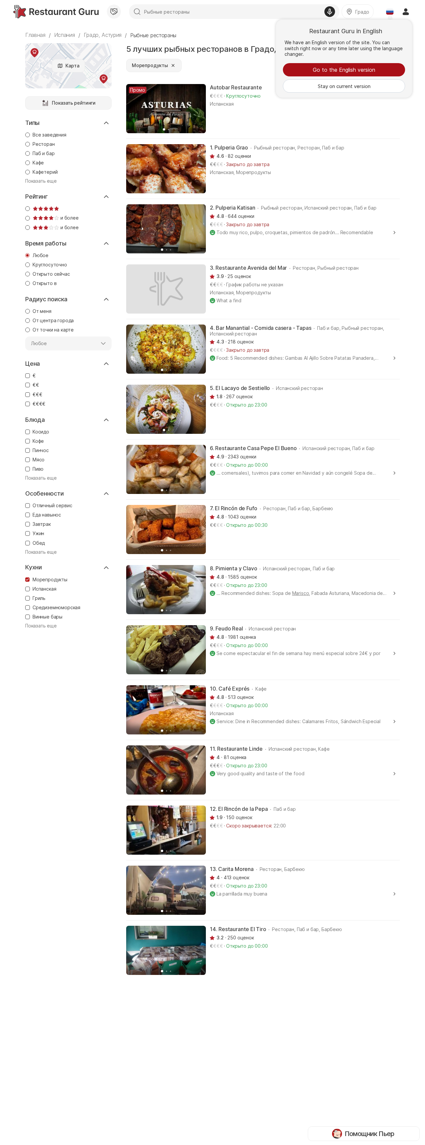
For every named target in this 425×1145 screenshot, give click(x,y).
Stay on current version (344, 86)
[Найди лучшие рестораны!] (56, 12)
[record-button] (329, 11)
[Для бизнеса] (114, 11)
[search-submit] (137, 12)
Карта (72, 65)
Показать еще (41, 181)
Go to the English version (344, 69)
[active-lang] (390, 11)
